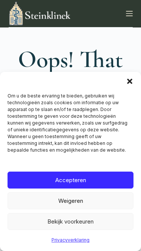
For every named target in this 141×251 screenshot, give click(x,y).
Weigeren (70, 200)
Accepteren (70, 180)
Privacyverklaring (70, 240)
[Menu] (129, 13)
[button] (129, 81)
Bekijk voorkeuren (70, 221)
